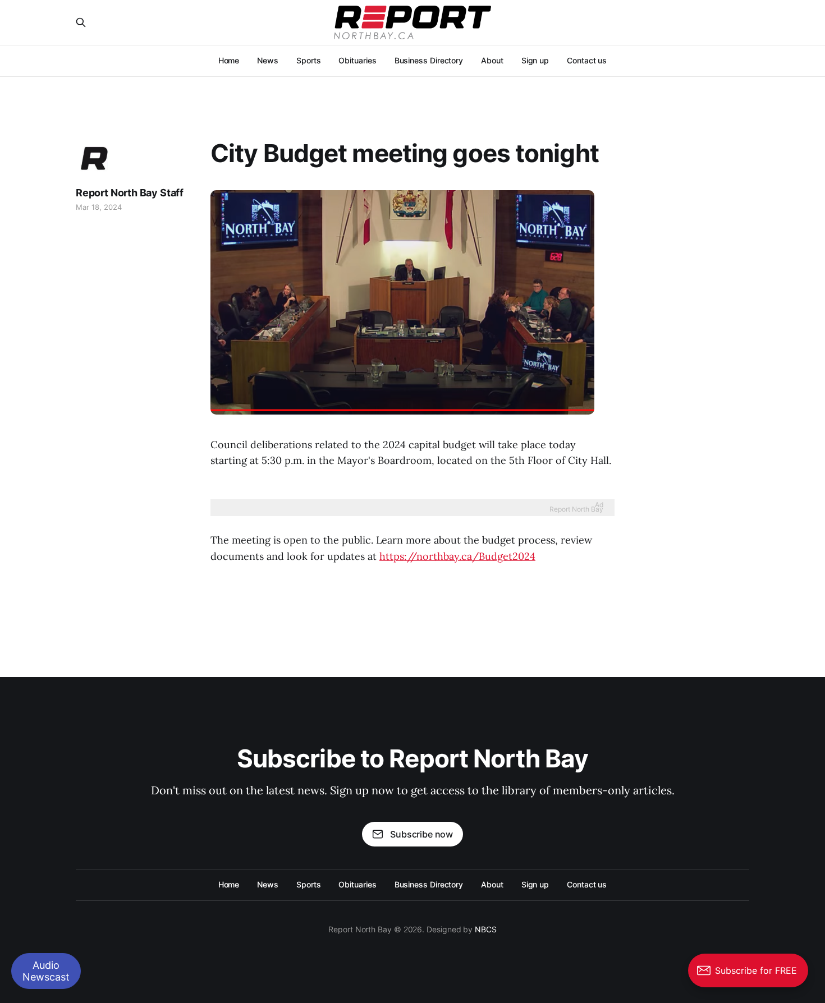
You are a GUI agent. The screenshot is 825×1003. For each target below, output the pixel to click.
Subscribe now (421, 834)
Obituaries (357, 60)
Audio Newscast (46, 971)
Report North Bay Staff (130, 193)
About (492, 60)
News (267, 60)
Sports (308, 60)
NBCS (486, 929)
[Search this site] (80, 22)
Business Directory (429, 60)
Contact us (587, 60)
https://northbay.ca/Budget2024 (457, 556)
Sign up (535, 60)
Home (229, 60)
